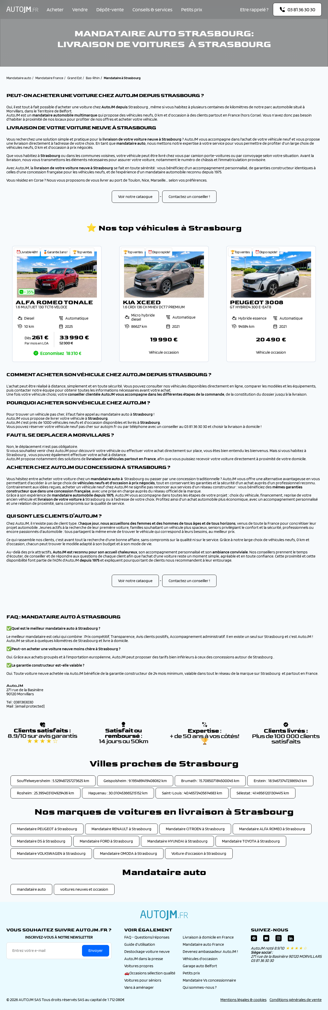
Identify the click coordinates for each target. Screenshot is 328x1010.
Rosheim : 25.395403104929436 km (45, 793)
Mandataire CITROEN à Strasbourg (195, 828)
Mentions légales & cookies (243, 999)
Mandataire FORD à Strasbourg (106, 841)
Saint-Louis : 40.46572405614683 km (192, 793)
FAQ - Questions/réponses (146, 937)
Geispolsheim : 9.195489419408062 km (135, 780)
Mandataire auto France (203, 944)
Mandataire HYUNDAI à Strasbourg (177, 841)
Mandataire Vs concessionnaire (209, 980)
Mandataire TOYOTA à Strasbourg (251, 841)
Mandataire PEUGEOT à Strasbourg (47, 828)
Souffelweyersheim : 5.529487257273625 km (53, 780)
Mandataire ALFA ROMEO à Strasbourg (272, 828)
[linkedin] (291, 939)
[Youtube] (266, 939)
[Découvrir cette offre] (57, 304)
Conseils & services (152, 9)
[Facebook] (254, 939)
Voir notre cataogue (135, 196)
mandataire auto (31, 889)
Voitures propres (138, 965)
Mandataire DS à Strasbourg (41, 841)
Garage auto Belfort (200, 965)
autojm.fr (164, 915)
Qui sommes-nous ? (200, 987)
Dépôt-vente (110, 9)
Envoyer (95, 950)
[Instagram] (278, 939)
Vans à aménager (139, 987)
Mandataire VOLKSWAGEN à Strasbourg (51, 853)
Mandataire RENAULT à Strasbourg (121, 828)
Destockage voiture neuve (147, 951)
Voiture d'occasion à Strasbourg (198, 853)
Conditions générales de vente (296, 999)
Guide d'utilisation (139, 944)
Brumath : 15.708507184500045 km (210, 780)
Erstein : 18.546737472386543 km (280, 780)
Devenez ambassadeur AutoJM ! (210, 951)
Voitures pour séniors (142, 980)
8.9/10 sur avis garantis (42, 738)
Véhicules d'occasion (200, 958)
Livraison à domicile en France (208, 937)
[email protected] (30, 706)
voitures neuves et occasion (84, 889)
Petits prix (191, 9)
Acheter (55, 9)
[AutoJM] (22, 9)
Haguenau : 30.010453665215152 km (118, 793)
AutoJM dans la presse (143, 958)
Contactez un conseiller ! (189, 196)
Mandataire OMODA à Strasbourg (128, 853)
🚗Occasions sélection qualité (149, 973)
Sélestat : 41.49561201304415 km (263, 793)
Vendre (80, 9)
